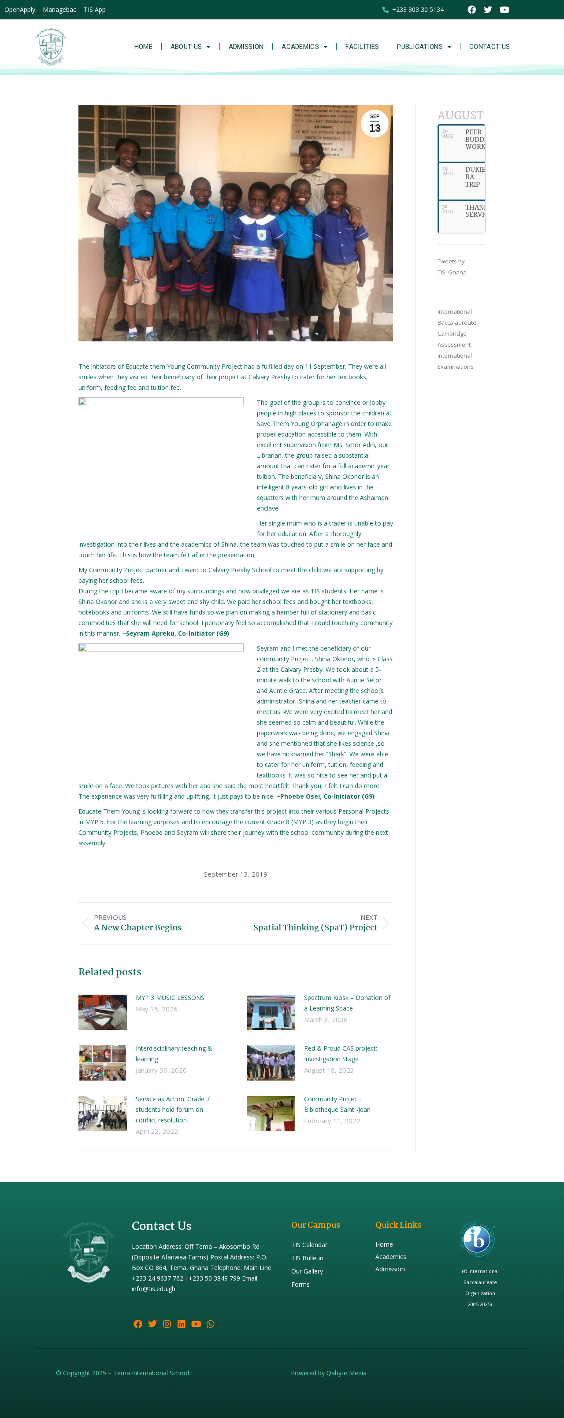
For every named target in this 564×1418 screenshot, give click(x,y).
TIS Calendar (309, 1244)
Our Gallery (307, 1271)
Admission (246, 47)
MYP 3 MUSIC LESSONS (170, 997)
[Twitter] (488, 10)
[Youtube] (504, 10)
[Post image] (102, 1012)
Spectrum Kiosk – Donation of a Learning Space (347, 1002)
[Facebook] (472, 10)
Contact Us (489, 47)
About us (186, 47)
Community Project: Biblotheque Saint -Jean (337, 1104)
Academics (300, 47)
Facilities (362, 47)
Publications (420, 47)
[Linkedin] (181, 1324)
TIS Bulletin (307, 1258)
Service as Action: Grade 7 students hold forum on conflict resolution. (173, 1109)
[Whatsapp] (210, 1324)
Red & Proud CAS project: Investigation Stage (340, 1053)
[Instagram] (167, 1324)
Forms (300, 1284)
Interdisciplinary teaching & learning (174, 1053)
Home (143, 47)
